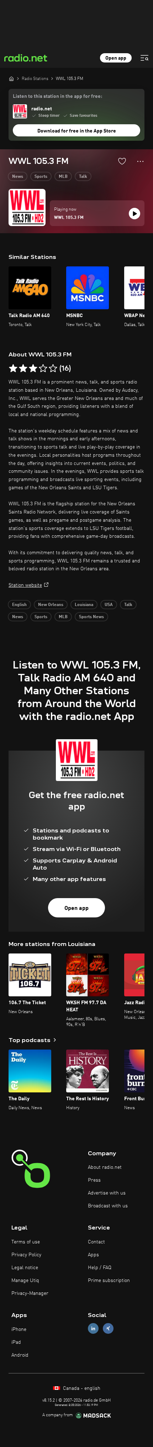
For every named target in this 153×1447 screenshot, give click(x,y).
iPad (16, 1342)
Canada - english (81, 1388)
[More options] (140, 161)
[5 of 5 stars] (53, 369)
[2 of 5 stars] (23, 369)
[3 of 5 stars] (33, 369)
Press (94, 1180)
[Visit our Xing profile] (108, 1328)
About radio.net (105, 1167)
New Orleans (50, 605)
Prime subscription (109, 1280)
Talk (83, 177)
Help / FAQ (99, 1267)
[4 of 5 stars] (43, 369)
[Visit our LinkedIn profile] (93, 1328)
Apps (93, 1254)
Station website (25, 585)
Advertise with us (107, 1193)
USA (109, 605)
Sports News (91, 617)
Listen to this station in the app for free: (57, 96)
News (17, 177)
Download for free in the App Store (76, 131)
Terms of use (25, 1242)
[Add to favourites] (122, 161)
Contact (96, 1242)
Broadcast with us (108, 1205)
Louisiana (84, 605)
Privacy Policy (26, 1254)
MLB (63, 177)
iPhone (18, 1329)
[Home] (11, 78)
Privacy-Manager (29, 1293)
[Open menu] (144, 58)
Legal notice (24, 1267)
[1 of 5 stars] (13, 369)
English (19, 605)
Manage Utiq (25, 1280)
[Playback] (134, 213)
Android (19, 1355)
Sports (41, 177)
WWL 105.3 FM (69, 218)
